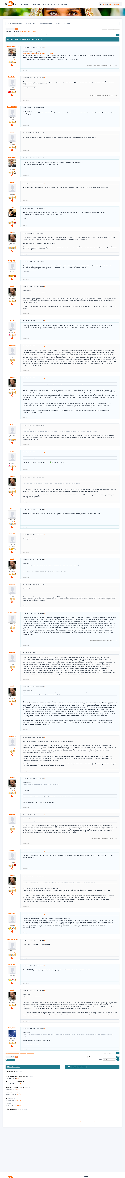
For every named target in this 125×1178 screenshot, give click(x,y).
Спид (7, 1104)
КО (12, 207)
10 (44, 286)
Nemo (17, 1073)
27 (44, 851)
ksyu (32, 31)
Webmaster (23, 31)
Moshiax (12, 345)
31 (44, 965)
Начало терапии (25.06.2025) (15, 1082)
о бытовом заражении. (13, 1109)
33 (44, 1028)
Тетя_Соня (12, 1028)
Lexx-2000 (11, 913)
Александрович (11, 47)
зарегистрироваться (114, 4)
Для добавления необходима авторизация (92, 1121)
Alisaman (18, 1105)
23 (44, 686)
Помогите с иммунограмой (15, 1087)
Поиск (68, 23)
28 (44, 876)
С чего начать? (11, 1071)
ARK (28, 31)
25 (44, 778)
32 (44, 990)
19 (44, 559)
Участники (31, 23)
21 (44, 613)
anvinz (12, 132)
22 (44, 653)
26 (44, 815)
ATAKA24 (18, 1111)
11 (44, 321)
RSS (59, 23)
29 (44, 914)
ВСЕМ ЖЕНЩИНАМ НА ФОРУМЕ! (16, 1076)
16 (44, 477)
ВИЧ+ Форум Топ (13, 1067)
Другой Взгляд (23, 34)
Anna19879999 (12, 107)
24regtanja (12, 261)
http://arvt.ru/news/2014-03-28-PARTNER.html (38, 54)
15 (44, 452)
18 (44, 534)
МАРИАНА (11, 77)
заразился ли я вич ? (12, 1093)
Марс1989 (18, 1089)
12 (44, 346)
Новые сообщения (16, 23)
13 (44, 378)
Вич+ (7, 1098)
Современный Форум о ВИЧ (12, 34)
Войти (104, 4)
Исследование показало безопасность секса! (45, 34)
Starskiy (12, 534)
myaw (17, 1078)
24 (44, 737)
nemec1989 (19, 1084)
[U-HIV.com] (62, 12)
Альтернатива (30, 34)
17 (44, 509)
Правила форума (46, 23)
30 (44, 940)
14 (44, 425)
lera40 (12, 320)
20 (44, 585)
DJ (35, 31)
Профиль (26, 70)
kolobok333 (12, 613)
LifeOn (11, 850)
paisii (12, 232)
